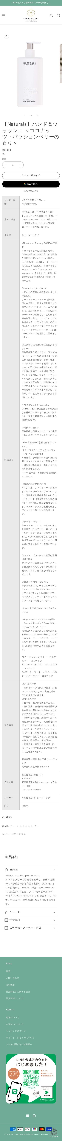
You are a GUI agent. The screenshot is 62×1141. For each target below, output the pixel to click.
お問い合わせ (12, 978)
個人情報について (15, 998)
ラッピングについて (16, 1031)
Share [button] (9, 817)
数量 (4, 159)
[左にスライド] (24, 115)
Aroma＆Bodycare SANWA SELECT (26, 1134)
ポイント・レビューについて (20, 1038)
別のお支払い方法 (31, 191)
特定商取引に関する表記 (18, 992)
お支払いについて (15, 1024)
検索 (8, 971)
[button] (3, 15)
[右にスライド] (37, 115)
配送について (12, 1018)
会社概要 (10, 985)
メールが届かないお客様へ (19, 1044)
